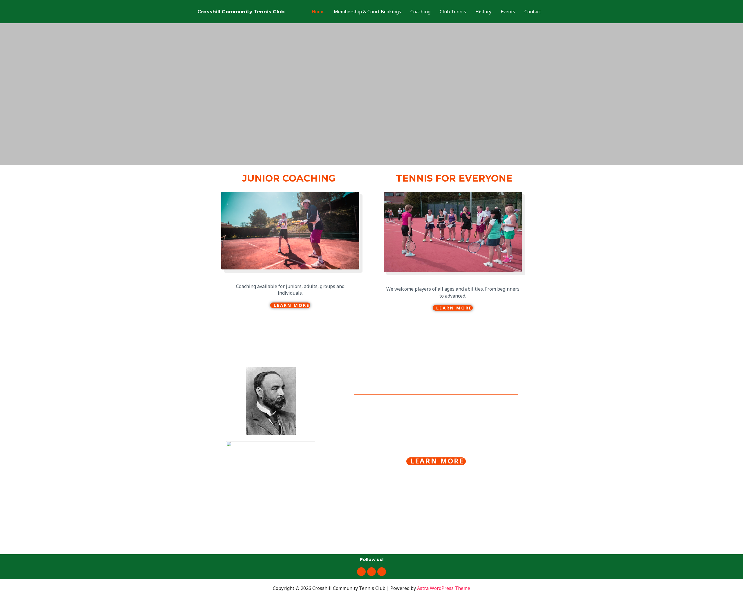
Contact (532, 11)
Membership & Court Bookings (367, 11)
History (483, 11)
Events (508, 11)
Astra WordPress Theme (443, 588)
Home (318, 11)
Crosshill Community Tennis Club (241, 12)
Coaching (420, 11)
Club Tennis (453, 11)
